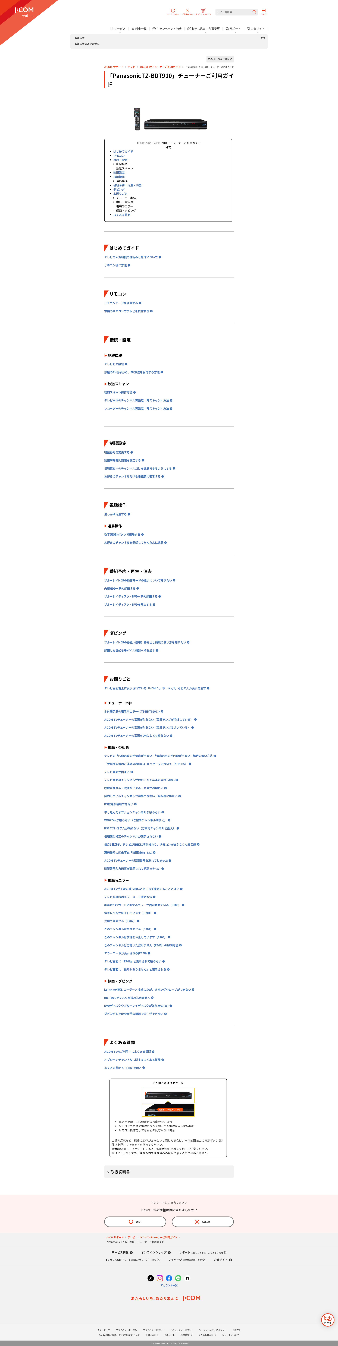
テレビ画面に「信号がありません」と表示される (135, 969)
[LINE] (178, 1278)
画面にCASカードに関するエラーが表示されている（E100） (142, 905)
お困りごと (120, 193)
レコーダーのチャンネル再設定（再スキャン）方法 (136, 408)
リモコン (119, 155)
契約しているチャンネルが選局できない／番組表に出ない (140, 796)
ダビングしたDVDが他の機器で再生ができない (133, 1014)
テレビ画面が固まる (117, 772)
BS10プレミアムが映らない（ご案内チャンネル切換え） (140, 828)
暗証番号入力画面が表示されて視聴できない (132, 868)
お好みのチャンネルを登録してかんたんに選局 (133, 542)
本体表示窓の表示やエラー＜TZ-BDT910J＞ (132, 711)
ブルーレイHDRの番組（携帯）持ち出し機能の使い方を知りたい (145, 642)
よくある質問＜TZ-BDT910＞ (123, 1068)
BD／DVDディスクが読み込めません (127, 998)
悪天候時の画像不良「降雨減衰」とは (128, 852)
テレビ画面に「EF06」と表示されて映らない (132, 961)
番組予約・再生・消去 (127, 185)
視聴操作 (119, 177)
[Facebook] (169, 1278)
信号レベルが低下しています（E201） (128, 913)
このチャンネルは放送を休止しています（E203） (135, 937)
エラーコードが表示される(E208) (125, 953)
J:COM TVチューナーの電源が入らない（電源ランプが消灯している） (148, 719)
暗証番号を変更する (117, 452)
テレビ (132, 66)
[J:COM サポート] (23, 12)
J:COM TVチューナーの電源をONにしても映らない (136, 735)
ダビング (119, 189)
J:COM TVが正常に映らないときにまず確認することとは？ (141, 889)
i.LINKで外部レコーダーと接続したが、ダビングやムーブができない (147, 989)
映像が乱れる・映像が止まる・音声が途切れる (133, 788)
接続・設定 (120, 160)
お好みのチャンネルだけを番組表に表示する (132, 476)
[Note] (187, 1278)
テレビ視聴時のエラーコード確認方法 (128, 897)
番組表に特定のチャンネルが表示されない (131, 836)
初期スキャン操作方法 (118, 392)
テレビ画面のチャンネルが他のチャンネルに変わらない (139, 780)
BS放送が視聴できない (118, 804)
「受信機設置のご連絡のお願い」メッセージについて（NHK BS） (146, 764)
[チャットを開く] (327, 1320)
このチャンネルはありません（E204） (128, 929)
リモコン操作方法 (115, 265)
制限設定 (119, 172)
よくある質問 (121, 215)
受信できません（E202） (120, 921)
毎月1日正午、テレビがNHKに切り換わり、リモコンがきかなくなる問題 (150, 844)
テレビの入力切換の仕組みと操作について (131, 257)
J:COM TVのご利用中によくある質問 (127, 1051)
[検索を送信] (254, 12)
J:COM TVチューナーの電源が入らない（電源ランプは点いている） (147, 727)
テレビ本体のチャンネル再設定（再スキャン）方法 (136, 400)
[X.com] (151, 1278)
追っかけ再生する (115, 514)
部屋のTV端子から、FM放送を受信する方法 (132, 372)
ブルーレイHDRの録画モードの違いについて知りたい (138, 580)
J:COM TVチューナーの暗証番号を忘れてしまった (136, 860)
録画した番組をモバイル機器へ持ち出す (129, 650)
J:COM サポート (114, 66)
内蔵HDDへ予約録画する (120, 588)
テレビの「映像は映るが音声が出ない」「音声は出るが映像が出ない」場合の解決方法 (158, 756)
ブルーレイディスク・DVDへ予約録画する (131, 596)
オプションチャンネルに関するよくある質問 (132, 1059)
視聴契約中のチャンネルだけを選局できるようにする (138, 468)
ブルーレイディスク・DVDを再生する (128, 604)
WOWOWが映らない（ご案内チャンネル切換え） (135, 820)
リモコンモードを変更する (121, 303)
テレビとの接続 (114, 364)
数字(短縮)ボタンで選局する (122, 534)
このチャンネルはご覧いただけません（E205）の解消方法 (141, 945)
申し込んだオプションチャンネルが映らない (132, 812)
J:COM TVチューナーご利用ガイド (160, 66)
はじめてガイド (123, 151)
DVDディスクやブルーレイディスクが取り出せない (136, 1005)
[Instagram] (160, 1278)
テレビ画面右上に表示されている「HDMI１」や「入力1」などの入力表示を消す (155, 688)
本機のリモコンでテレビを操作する (126, 311)
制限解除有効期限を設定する (122, 460)
